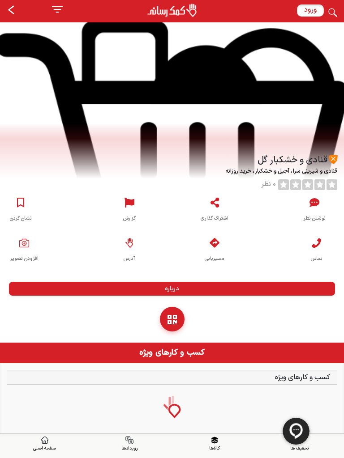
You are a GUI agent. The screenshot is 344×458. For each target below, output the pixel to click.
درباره (172, 288)
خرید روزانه (238, 171)
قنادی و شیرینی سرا (314, 171)
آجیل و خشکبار (271, 171)
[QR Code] (172, 319)
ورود (310, 9)
